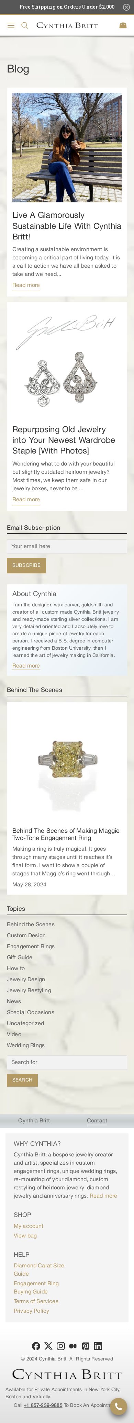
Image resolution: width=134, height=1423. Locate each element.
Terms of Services (36, 1301)
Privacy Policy (31, 1311)
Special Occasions (30, 1012)
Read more (26, 285)
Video (14, 1034)
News (14, 1001)
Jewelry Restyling (29, 990)
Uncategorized (25, 1023)
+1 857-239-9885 (43, 1405)
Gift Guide (20, 957)
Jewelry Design (26, 979)
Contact (97, 1121)
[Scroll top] (125, 1414)
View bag (25, 1236)
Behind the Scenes (31, 924)
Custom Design (26, 935)
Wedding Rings (26, 1045)
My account (29, 1226)
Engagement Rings (31, 946)
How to (16, 968)
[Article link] (67, 147)
